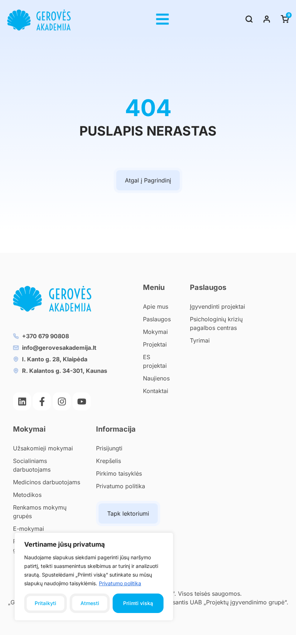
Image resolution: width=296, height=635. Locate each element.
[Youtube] (82, 401)
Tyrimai (200, 340)
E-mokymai (28, 528)
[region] (93, 577)
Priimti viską (138, 603)
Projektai (155, 344)
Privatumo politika (120, 583)
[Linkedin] (22, 401)
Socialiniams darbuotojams (32, 465)
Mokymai (155, 331)
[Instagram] (62, 401)
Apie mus (155, 306)
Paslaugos (157, 319)
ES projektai (155, 361)
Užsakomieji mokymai (43, 448)
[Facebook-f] (42, 401)
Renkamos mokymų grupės (39, 512)
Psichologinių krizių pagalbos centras (216, 323)
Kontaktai (155, 390)
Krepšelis (108, 460)
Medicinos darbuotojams (46, 482)
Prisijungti (109, 448)
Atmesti (89, 603)
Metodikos (27, 494)
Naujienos (156, 378)
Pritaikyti (45, 603)
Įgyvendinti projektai (217, 306)
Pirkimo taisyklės (119, 473)
